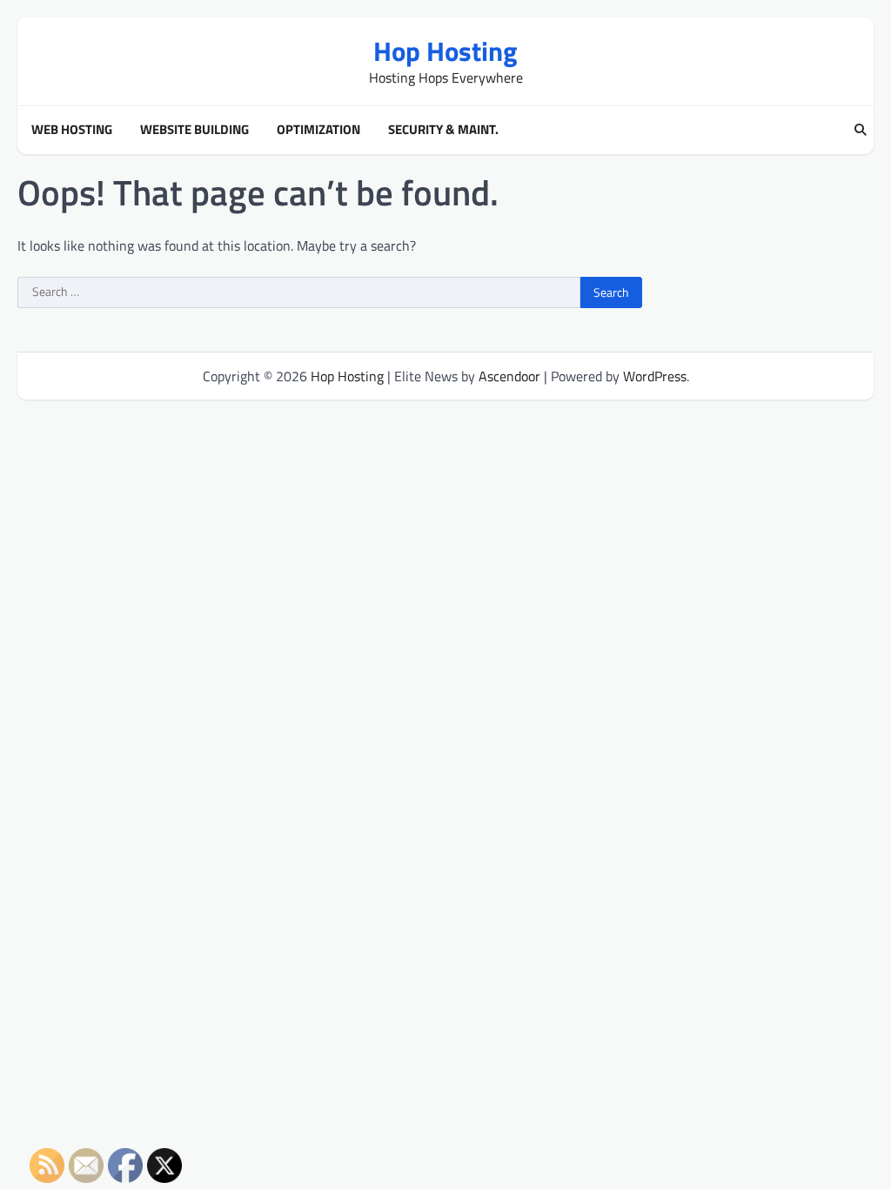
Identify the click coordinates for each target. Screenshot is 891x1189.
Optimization (318, 129)
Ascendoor (509, 376)
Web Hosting (71, 129)
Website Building (194, 129)
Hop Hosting (445, 50)
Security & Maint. (443, 129)
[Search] (860, 131)
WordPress (655, 376)
